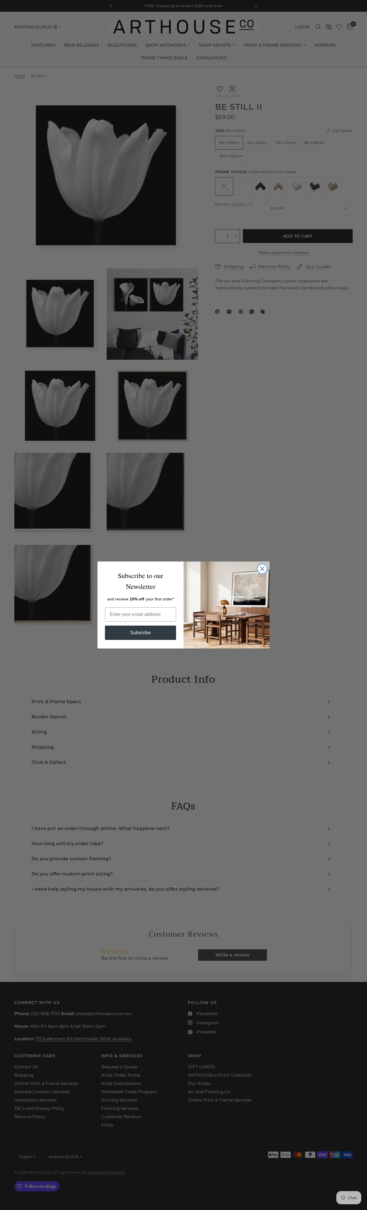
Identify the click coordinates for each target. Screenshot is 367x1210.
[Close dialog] (262, 569)
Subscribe (140, 632)
